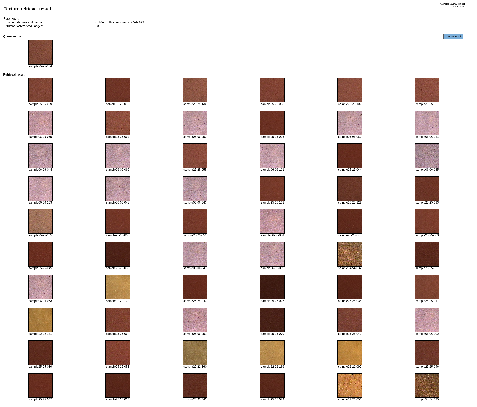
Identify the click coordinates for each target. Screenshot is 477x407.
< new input (453, 36)
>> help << (459, 6)
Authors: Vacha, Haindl (452, 3)
